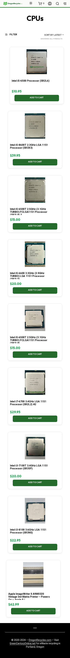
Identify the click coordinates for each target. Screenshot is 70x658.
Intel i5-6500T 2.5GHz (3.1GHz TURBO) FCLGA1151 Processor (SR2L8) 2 (28, 212)
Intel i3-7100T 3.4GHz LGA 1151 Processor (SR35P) (29, 467)
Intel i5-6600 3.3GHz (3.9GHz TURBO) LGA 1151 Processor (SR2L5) (27, 276)
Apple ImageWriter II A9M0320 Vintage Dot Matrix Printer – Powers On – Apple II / (29, 596)
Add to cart (37, 97)
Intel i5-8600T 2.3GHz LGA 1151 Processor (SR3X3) (29, 146)
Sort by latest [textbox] (53, 34)
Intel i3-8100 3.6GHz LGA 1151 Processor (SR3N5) (28, 531)
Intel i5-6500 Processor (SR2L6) (30, 80)
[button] (41, 3)
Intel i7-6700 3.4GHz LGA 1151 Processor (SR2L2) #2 (28, 403)
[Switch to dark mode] (30, 3)
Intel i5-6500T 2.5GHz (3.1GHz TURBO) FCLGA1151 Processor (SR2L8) (28, 340)
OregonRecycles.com (40, 640)
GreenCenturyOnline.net (23, 643)
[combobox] (50, 34)
